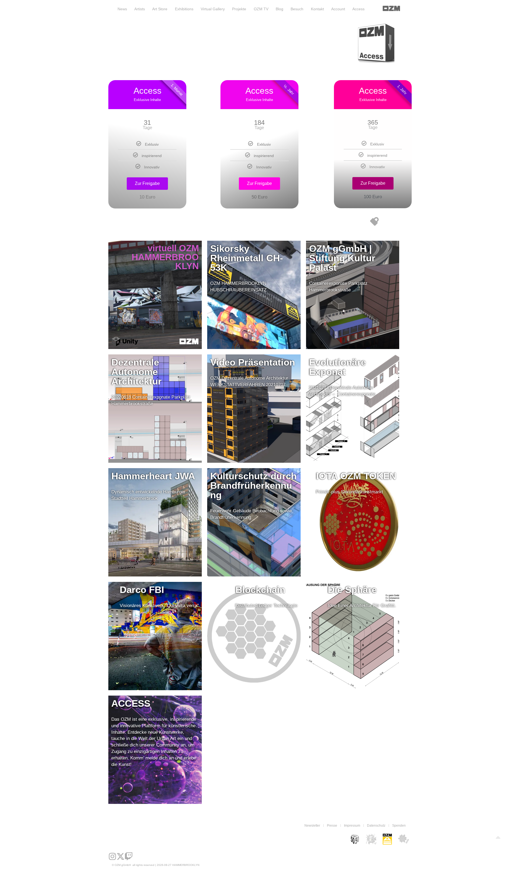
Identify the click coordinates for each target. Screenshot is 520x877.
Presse (332, 825)
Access (358, 9)
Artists (139, 9)
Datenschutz (376, 825)
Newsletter (312, 825)
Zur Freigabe (147, 183)
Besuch (297, 9)
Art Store (159, 9)
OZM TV (261, 9)
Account (338, 9)
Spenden (399, 825)
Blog (279, 9)
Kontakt (317, 9)
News (122, 9)
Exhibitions (184, 9)
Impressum (352, 825)
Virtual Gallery (213, 9)
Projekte (239, 9)
